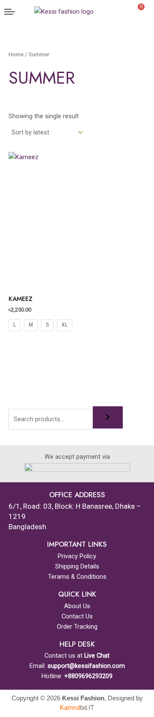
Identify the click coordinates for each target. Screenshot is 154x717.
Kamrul (77, 707)
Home (16, 54)
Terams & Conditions (77, 576)
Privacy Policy (77, 556)
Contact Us (77, 616)
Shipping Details (77, 566)
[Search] (108, 417)
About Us (77, 606)
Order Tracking (77, 626)
